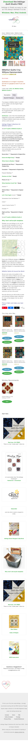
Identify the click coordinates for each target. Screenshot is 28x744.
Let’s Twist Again (6, 195)
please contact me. (19, 732)
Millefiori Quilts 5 (7, 90)
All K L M (11, 88)
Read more (7, 342)
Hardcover (10, 480)
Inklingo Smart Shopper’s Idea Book (14, 538)
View (7, 401)
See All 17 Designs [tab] (9, 98)
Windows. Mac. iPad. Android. (14, 13)
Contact (7, 714)
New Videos (14, 629)
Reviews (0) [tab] (19, 98)
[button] (23, 64)
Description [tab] (7, 95)
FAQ (19, 714)
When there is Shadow (8, 161)
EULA (13, 714)
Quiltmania (5, 115)
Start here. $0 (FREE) (14, 442)
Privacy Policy (7, 718)
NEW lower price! (14, 657)
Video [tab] (14, 95)
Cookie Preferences (19, 718)
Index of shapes (9, 716)
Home (3, 33)
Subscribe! (14, 508)
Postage (18, 716)
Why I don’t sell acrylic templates (12, 220)
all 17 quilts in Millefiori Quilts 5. (13, 128)
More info (7, 338)
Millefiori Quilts (10, 33)
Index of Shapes (14, 632)
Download (8, 2)
